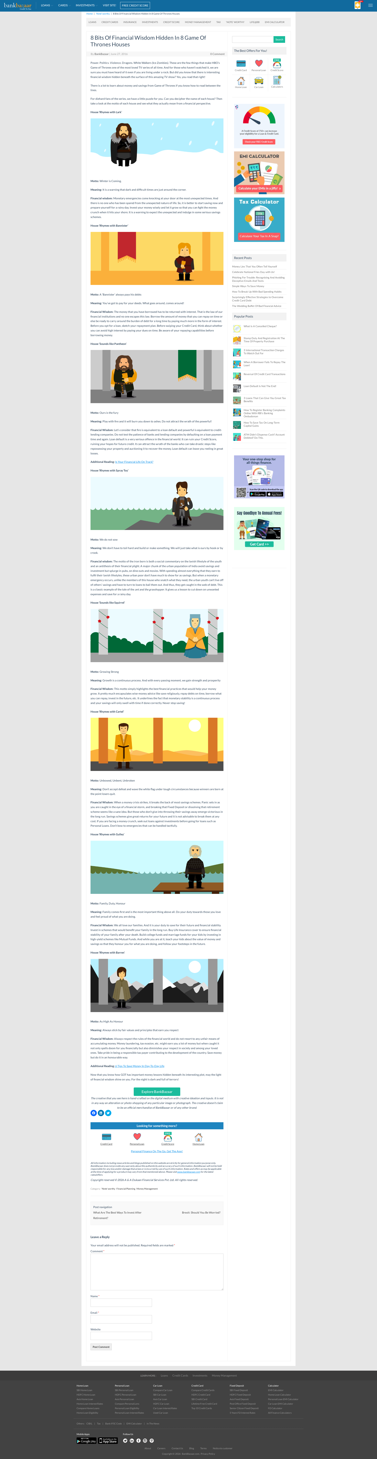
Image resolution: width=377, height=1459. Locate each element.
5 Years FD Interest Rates (242, 1412)
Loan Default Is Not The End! (260, 386)
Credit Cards (110, 22)
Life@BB (255, 22)
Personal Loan (137, 1143)
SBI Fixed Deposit (239, 1390)
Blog (191, 1448)
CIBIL (89, 1423)
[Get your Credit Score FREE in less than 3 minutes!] (259, 149)
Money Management (198, 22)
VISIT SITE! (109, 5)
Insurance (130, 22)
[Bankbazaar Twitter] (125, 1440)
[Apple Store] (107, 1443)
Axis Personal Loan (124, 1399)
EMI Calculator (275, 22)
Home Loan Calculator (279, 1394)
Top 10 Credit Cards (201, 1408)
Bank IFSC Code (113, 1423)
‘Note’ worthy (235, 22)
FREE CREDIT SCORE (135, 5)
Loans (45, 5)
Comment (97, 1251)
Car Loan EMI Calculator (280, 1403)
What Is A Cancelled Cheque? (260, 326)
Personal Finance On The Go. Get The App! (157, 1151)
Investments (85, 5)
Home (89, 13)
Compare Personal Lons (127, 1403)
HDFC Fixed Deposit (240, 1394)
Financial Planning (125, 1188)
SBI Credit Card (199, 1399)
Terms (203, 1448)
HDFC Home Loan (86, 1394)
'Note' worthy (103, 13)
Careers (161, 1448)
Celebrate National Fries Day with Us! (253, 272)
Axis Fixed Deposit (239, 1399)
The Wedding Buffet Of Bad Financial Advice (256, 306)
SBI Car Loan (159, 1394)
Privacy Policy (208, 1453)
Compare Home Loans (88, 1408)
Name (95, 1296)
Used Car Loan (160, 1412)
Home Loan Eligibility (87, 1412)
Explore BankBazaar (157, 1091)
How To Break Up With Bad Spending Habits (257, 291)
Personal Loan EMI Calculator (283, 1399)
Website (96, 1329)
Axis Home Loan (85, 1399)
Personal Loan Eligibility (127, 1408)
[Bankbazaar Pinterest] (152, 1440)
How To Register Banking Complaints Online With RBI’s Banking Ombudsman (264, 413)
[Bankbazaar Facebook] (138, 1440)
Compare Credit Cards (202, 1390)
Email (95, 1312)
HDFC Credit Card (200, 1394)
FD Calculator (275, 1408)
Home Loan (198, 1143)
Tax (218, 22)
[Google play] (87, 1443)
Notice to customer (222, 1448)
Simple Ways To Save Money (248, 286)
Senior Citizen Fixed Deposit (244, 1408)
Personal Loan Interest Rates (129, 1412)
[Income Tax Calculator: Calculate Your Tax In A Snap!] (259, 242)
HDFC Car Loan (161, 1403)
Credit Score (171, 22)
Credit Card (106, 1143)
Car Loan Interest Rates (165, 1408)
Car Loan (259, 87)
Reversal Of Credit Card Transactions (264, 374)
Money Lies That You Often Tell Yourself (254, 266)
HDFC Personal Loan (125, 1394)
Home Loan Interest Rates (90, 1403)
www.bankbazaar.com (188, 1171)
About (148, 1448)
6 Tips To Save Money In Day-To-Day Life (139, 1066)
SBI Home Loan (84, 1390)
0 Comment (217, 54)
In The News (153, 1423)
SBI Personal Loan (124, 1390)
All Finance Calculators (280, 1412)
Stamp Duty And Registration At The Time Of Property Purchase (264, 340)
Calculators (277, 86)
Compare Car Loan (162, 1390)
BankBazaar (101, 54)
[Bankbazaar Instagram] (145, 1440)
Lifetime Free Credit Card (204, 1403)
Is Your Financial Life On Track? (134, 461)
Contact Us (177, 1448)
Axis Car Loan (160, 1399)
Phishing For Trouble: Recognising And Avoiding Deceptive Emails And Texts (258, 279)
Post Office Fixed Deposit (243, 1403)
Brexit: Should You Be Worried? (201, 1212)
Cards (63, 5)
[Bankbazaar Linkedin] (132, 1440)
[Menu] (370, 5)
